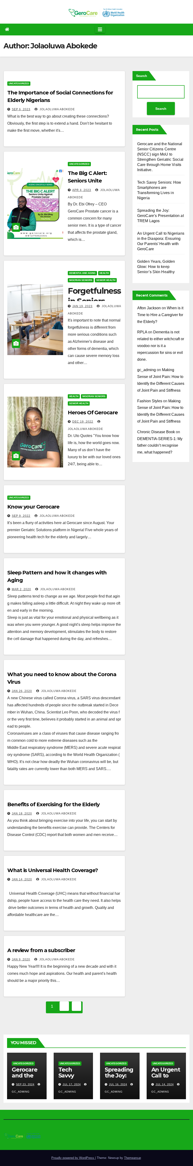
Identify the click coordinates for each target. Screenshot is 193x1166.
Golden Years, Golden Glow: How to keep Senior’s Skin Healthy (156, 266)
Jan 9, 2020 (21, 959)
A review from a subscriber (41, 950)
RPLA (142, 332)
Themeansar (132, 1158)
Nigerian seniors (80, 280)
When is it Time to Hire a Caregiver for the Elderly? (160, 315)
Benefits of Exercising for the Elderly (53, 804)
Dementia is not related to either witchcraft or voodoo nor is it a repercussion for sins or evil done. (160, 345)
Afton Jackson (149, 308)
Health (104, 273)
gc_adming (146, 370)
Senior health (105, 280)
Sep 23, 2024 (25, 1084)
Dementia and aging (82, 273)
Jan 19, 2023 (82, 306)
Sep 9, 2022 (21, 515)
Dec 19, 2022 (82, 421)
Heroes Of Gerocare (92, 412)
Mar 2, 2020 (21, 589)
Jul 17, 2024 (72, 1084)
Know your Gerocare (33, 507)
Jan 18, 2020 (22, 813)
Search (141, 76)
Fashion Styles (149, 401)
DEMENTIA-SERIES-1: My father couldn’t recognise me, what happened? (159, 445)
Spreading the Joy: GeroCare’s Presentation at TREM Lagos (160, 215)
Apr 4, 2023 (81, 190)
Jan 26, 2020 (22, 691)
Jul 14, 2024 (165, 1084)
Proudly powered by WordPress (73, 1158)
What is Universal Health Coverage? (52, 870)
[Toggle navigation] (100, 29)
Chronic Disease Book (156, 432)
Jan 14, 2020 (22, 879)
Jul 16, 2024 (118, 1084)
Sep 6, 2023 (21, 109)
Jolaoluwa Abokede (57, 109)
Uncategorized (19, 83)
